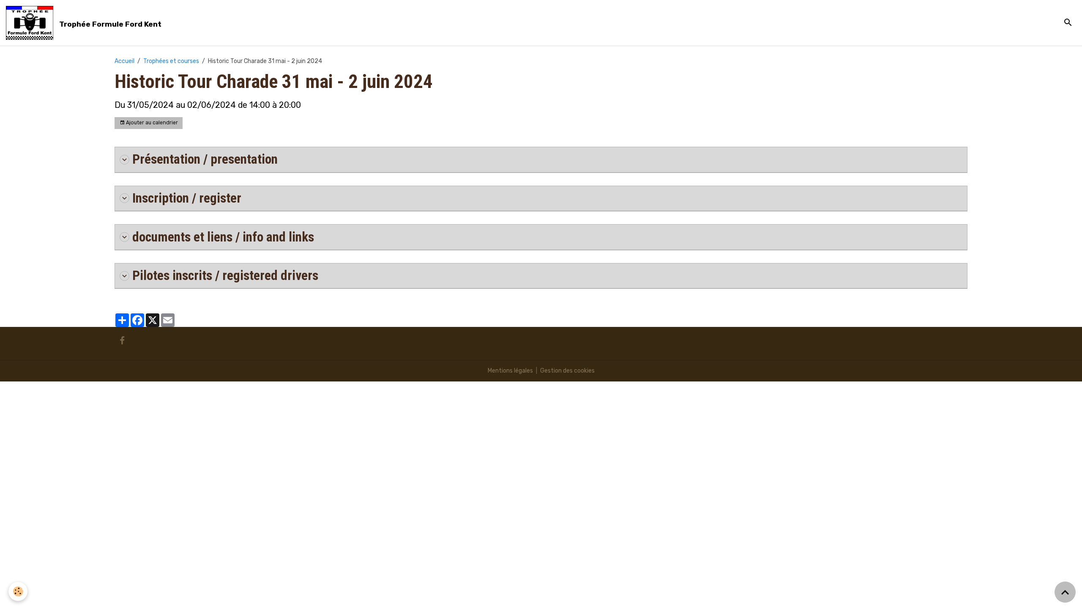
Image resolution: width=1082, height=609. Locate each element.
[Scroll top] (1065, 592)
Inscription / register (186, 198)
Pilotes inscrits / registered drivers (225, 275)
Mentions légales (510, 370)
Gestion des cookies (567, 370)
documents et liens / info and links (223, 237)
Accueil (124, 61)
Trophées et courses (171, 61)
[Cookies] (17, 591)
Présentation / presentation (205, 159)
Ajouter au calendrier (151, 123)
